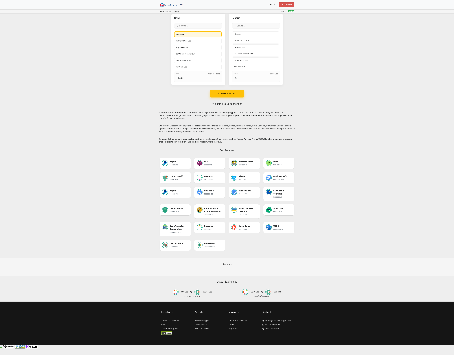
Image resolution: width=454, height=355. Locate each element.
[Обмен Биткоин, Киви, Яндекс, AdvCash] (8, 346)
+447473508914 (272, 324)
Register (233, 328)
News (163, 324)
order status (201, 324)
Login (273, 4)
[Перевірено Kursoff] (32, 346)
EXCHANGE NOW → (227, 94)
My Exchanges (202, 320)
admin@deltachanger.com (278, 320)
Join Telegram (271, 328)
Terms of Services (170, 320)
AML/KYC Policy (202, 328)
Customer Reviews (238, 320)
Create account (287, 5)
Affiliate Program (169, 328)
